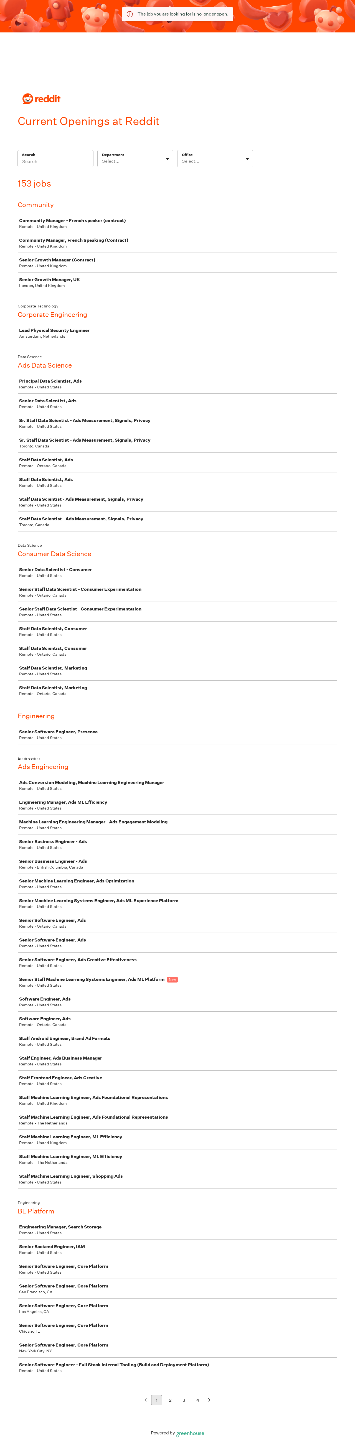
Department (113, 154)
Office (187, 154)
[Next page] (209, 1400)
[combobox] (102, 161)
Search (28, 154)
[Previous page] (146, 1400)
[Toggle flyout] (167, 159)
